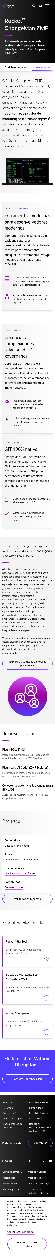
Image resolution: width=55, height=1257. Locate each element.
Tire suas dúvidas (14, 887)
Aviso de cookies (35, 1177)
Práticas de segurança (38, 1183)
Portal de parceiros (39, 1102)
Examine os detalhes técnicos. (20, 873)
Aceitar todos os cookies (27, 1244)
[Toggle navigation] (47, 6)
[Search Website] (33, 5)
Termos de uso (10, 1183)
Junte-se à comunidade (17, 845)
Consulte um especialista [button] (28, 1079)
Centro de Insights (12, 1118)
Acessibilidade (9, 1177)
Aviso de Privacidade (38, 1171)
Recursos (8, 1107)
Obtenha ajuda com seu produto (22, 859)
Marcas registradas (12, 1189)
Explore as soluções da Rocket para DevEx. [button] (27, 663)
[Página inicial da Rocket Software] (9, 6)
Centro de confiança (12, 1171)
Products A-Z (9, 1113)
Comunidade (36, 1107)
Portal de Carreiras (39, 1113)
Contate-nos (35, 1118)
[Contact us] (40, 5)
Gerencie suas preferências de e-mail (39, 1191)
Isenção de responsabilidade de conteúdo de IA (40, 1127)
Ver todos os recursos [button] (27, 899)
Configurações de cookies (21, 1231)
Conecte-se (40, 1143)
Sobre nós (8, 1102)
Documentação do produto (13, 1125)
